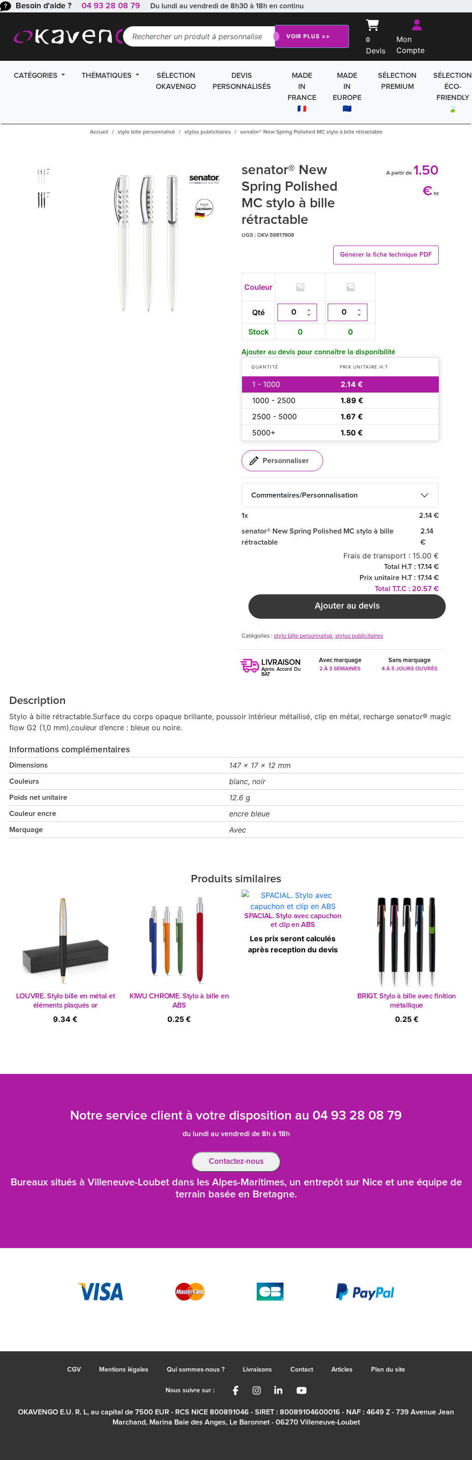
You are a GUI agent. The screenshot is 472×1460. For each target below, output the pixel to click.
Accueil (99, 132)
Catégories (36, 75)
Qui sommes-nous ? (195, 1369)
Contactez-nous (236, 1162)
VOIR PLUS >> (308, 36)
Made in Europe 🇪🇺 (347, 92)
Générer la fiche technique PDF (386, 255)
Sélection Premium (397, 81)
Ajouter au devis (347, 606)
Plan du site (388, 1369)
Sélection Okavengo (176, 81)
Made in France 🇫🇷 (302, 92)
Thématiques (108, 75)
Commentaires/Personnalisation (304, 495)
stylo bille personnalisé (146, 132)
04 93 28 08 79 (111, 6)
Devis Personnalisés (241, 81)
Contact (301, 1369)
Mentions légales (123, 1369)
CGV (74, 1369)
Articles (342, 1369)
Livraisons (257, 1369)
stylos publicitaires (207, 132)
